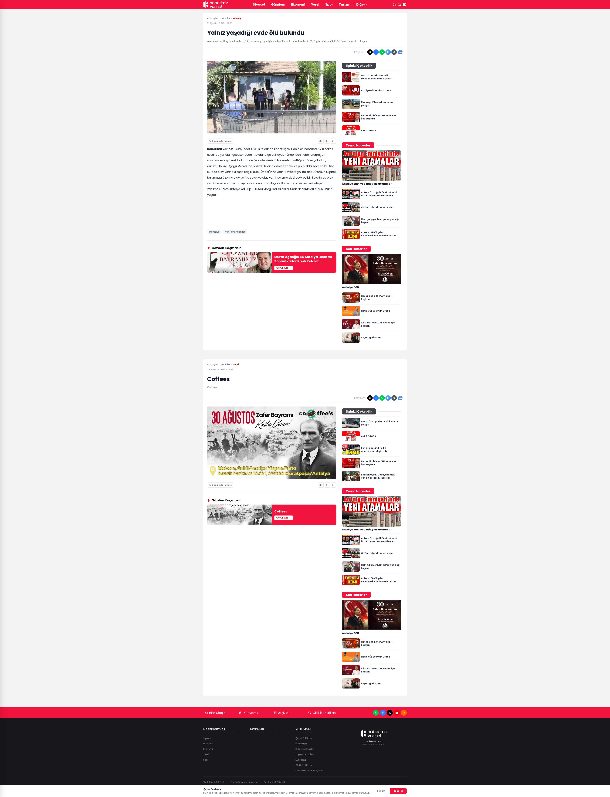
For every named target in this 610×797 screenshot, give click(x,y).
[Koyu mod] (394, 4)
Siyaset (259, 4)
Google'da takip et (222, 140)
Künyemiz (251, 713)
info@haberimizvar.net (246, 782)
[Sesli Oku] (321, 141)
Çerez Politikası (303, 738)
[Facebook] (383, 713)
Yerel (315, 4)
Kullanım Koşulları (304, 749)
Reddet (381, 791)
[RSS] (404, 713)
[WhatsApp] (376, 713)
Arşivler (284, 713)
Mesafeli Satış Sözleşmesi (309, 770)
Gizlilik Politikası (324, 713)
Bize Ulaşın (217, 713)
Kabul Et (398, 791)
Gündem (278, 4)
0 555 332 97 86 (215, 782)
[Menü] (405, 4)
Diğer (360, 4)
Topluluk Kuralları (304, 754)
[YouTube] (397, 713)
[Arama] (399, 4)
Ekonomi (298, 4)
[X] (390, 713)
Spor (329, 4)
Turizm (344, 4)
